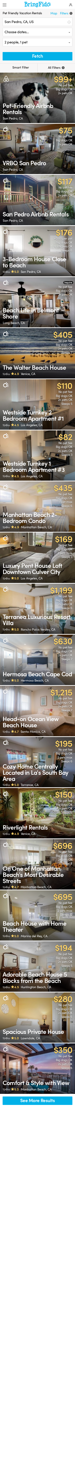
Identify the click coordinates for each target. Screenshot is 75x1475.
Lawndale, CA (30, 1038)
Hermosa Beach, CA (35, 680)
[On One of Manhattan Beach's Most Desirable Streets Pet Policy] (37, 864)
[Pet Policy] (6, 129)
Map (53, 13)
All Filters (55, 68)
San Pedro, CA (13, 118)
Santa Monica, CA (33, 732)
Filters (65, 13)
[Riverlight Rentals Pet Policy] (37, 813)
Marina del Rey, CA (34, 936)
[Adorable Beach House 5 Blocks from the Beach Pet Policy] (37, 966)
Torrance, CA (30, 785)
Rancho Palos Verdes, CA (38, 629)
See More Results (37, 1101)
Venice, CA (28, 374)
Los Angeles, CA (32, 425)
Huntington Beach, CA (36, 987)
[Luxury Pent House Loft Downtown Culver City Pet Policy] (37, 558)
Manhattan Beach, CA (36, 527)
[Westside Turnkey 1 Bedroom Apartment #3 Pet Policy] (37, 455)
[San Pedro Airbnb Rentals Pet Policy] (37, 200)
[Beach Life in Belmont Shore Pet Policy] (37, 302)
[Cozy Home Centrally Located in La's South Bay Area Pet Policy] (37, 762)
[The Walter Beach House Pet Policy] (37, 353)
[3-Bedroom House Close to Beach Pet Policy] (37, 251)
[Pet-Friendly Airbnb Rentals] (37, 98)
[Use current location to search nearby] (68, 22)
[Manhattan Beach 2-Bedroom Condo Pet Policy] (37, 506)
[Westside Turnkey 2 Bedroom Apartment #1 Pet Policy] (37, 404)
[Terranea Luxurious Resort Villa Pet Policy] (37, 609)
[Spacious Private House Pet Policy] (37, 1017)
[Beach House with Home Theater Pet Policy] (37, 915)
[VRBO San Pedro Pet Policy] (37, 149)
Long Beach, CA (14, 323)
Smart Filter (20, 67)
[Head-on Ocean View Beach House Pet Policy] (37, 711)
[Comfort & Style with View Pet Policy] (37, 1068)
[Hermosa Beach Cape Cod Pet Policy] (37, 660)
